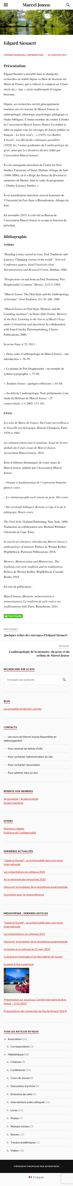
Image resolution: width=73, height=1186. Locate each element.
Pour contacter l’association (24, 764)
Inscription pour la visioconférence (24, 894)
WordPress (52, 1166)
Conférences (18, 1069)
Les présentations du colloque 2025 (24, 871)
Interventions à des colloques (28, 1102)
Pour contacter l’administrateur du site (30, 756)
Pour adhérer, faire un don (23, 772)
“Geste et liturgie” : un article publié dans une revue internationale (33, 862)
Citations (16, 1061)
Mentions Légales (14, 828)
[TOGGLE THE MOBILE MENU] (6, 4)
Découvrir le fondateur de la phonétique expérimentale (36, 886)
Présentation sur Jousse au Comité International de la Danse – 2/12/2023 (35, 1001)
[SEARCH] (64, 680)
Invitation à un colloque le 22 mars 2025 (27, 949)
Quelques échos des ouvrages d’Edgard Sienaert (35, 635)
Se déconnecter (30, 798)
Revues (15, 1134)
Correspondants (20, 1046)
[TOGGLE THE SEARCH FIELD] (67, 4)
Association (15, 1039)
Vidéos (15, 1150)
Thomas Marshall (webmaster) (23, 55)
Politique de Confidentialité (20, 832)
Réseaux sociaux (20, 1126)
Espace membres (13, 802)
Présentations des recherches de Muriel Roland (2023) (35, 1011)
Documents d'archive (23, 1086)
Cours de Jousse (20, 1077)
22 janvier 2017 (57, 55)
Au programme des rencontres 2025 (25, 879)
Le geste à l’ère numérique (19, 964)
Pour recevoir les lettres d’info (25, 748)
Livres (14, 1110)
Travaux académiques (23, 1142)
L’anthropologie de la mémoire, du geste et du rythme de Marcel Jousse (39, 653)
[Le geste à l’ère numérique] (16, 980)
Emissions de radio (21, 1094)
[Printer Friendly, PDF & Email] (13, 615)
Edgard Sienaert (20, 43)
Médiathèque (16, 1054)
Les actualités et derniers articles (23, 708)
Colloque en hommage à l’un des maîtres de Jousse (33, 956)
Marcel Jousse (36, 4)
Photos (15, 1118)
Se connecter (11, 798)
